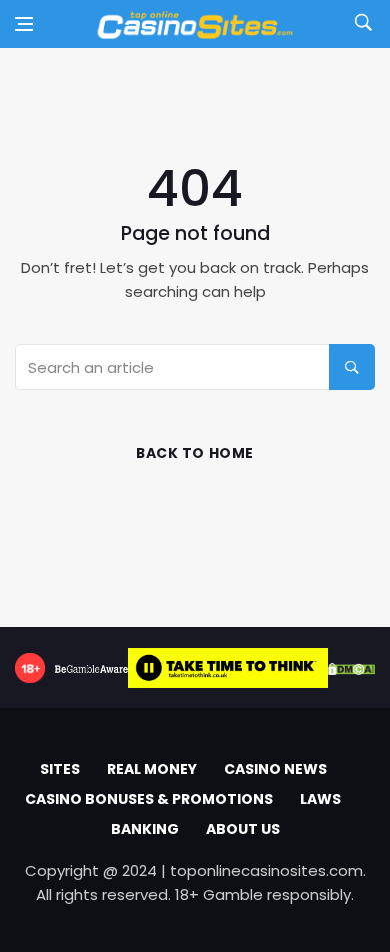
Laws (320, 799)
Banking (145, 829)
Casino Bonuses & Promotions (149, 799)
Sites (60, 769)
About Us (243, 829)
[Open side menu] (24, 24)
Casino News (275, 769)
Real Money (152, 769)
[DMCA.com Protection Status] (351, 668)
